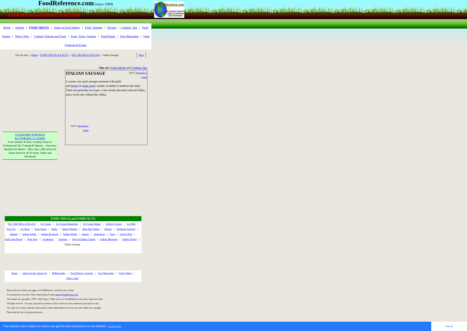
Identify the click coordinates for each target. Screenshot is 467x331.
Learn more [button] (114, 326)
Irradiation (48, 239)
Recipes (112, 27)
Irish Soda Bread (13, 239)
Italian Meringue (108, 239)
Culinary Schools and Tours (50, 36)
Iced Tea (11, 229)
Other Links (72, 278)
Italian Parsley (129, 239)
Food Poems (108, 36)
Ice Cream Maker (92, 224)
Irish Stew (32, 239)
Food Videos (125, 273)
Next (141, 55)
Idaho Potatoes (69, 229)
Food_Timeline (94, 27)
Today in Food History (67, 27)
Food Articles (118, 67)
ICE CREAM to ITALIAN (22, 224)
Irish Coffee (126, 234)
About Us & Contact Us (34, 273)
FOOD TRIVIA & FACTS (54, 55)
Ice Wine (25, 229)
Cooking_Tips (129, 27)
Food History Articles (81, 273)
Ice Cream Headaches (67, 224)
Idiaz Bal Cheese (90, 229)
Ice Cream (45, 224)
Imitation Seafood (126, 229)
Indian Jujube (29, 234)
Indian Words (70, 234)
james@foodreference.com (66, 294)
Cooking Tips (139, 67)
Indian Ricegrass (49, 234)
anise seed (88, 85)
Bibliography (58, 273)
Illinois (108, 229)
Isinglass (63, 239)
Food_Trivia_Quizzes (83, 36)
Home (14, 273)
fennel (74, 85)
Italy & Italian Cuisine (83, 239)
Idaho (54, 229)
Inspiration (99, 234)
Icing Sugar (40, 229)
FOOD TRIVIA (39, 27)
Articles (19, 27)
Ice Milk (131, 224)
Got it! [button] (449, 326)
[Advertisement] (168, 92)
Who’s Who (22, 36)
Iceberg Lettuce (114, 224)
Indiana (14, 234)
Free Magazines (106, 273)
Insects (85, 234)
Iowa (112, 234)
